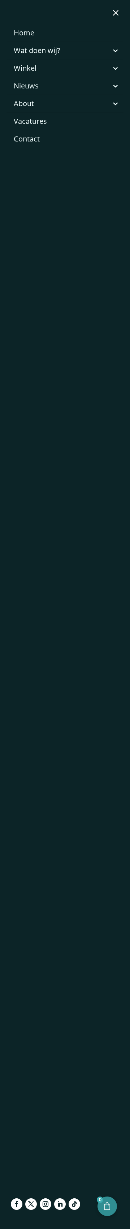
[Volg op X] (31, 1204)
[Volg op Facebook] (16, 1204)
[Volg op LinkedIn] (60, 1204)
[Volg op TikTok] (74, 1204)
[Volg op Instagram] (45, 1204)
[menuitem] (65, 33)
